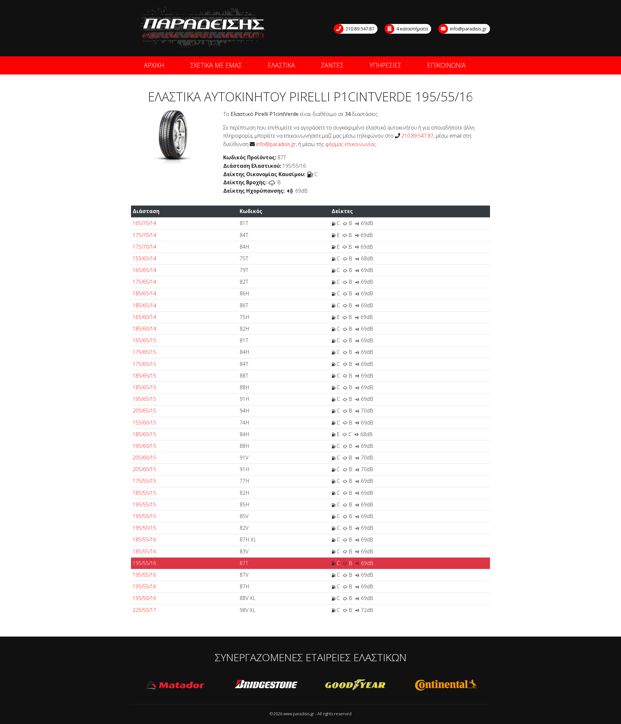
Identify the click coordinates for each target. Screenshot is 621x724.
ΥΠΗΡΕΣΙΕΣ (385, 65)
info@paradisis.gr (468, 29)
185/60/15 (144, 434)
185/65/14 (144, 293)
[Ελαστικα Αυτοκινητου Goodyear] (356, 685)
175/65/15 (144, 352)
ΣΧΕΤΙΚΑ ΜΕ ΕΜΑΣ (216, 65)
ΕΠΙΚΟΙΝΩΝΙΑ (446, 65)
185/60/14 (144, 328)
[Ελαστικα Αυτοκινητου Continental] (446, 685)
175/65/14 (144, 281)
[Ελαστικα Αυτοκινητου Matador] (176, 685)
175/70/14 (144, 235)
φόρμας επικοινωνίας (350, 144)
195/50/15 (144, 527)
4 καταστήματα (411, 29)
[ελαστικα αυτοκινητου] (203, 28)
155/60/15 (144, 422)
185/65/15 (144, 375)
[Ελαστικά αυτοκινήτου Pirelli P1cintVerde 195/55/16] (172, 139)
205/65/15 (144, 410)
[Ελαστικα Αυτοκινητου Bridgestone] (266, 685)
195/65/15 (144, 398)
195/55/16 (144, 563)
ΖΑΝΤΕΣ (332, 65)
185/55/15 (144, 492)
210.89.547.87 (359, 29)
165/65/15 (144, 340)
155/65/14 (144, 258)
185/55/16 (144, 539)
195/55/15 (144, 504)
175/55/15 (144, 480)
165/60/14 (144, 317)
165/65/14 (144, 270)
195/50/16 (144, 598)
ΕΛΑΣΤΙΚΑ (281, 65)
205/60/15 (144, 457)
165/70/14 (144, 223)
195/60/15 (144, 445)
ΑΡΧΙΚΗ (154, 65)
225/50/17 (144, 610)
